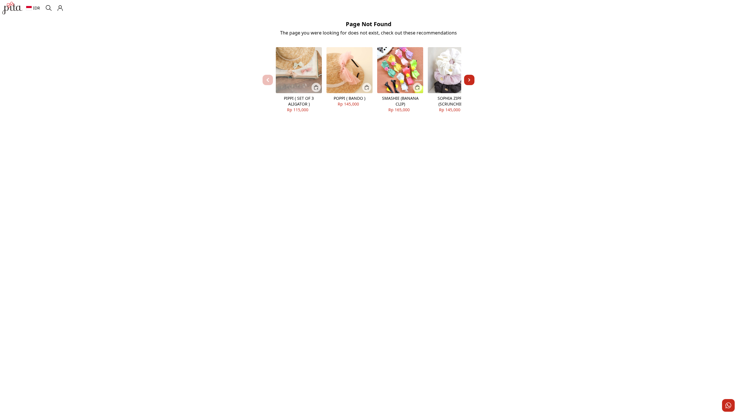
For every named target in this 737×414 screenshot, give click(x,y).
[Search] (48, 8)
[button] (60, 8)
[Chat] (728, 405)
